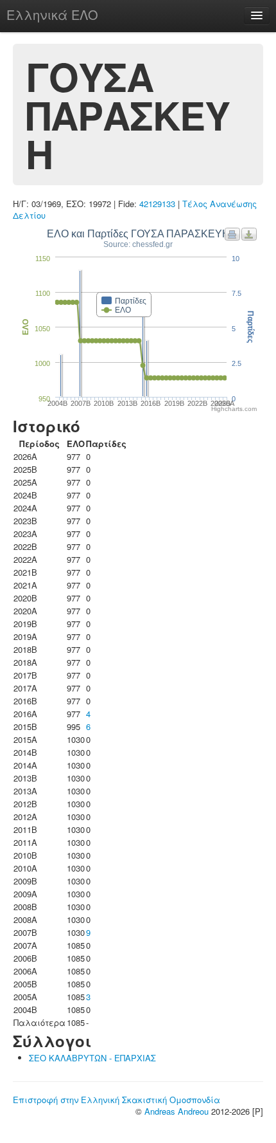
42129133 (157, 203)
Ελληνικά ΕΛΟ (52, 14)
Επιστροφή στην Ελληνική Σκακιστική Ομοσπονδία (116, 1099)
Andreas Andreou (176, 1111)
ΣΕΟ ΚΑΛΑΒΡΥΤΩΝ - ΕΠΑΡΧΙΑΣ (92, 1058)
